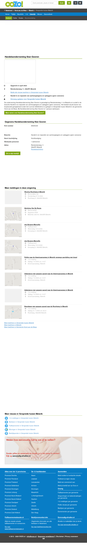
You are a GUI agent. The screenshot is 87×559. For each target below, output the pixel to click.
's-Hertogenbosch (37, 496)
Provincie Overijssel (11, 502)
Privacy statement (71, 536)
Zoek (61, 3)
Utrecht (33, 506)
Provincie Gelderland (12, 485)
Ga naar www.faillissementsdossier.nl (14, 528)
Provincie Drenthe (11, 475)
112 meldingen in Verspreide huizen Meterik (24, 418)
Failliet (15, 18)
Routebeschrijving (37, 149)
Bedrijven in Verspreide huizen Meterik (22, 422)
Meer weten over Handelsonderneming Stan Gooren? (25, 113)
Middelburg (35, 509)
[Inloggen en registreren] (75, 3)
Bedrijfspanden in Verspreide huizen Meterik (24, 433)
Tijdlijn (13, 14)
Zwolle (33, 502)
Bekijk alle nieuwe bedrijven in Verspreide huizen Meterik (29, 92)
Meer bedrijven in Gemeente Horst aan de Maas (20, 327)
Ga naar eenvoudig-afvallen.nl (68, 525)
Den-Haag (34, 512)
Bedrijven (8, 18)
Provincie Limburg (11, 492)
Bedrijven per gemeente (66, 508)
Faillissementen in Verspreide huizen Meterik (24, 426)
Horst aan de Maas (21, 10)
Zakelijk (32, 14)
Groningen (34, 489)
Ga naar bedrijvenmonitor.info (41, 527)
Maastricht (34, 492)
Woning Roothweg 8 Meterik (34, 192)
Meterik (31, 10)
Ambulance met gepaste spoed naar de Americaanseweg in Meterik (48, 274)
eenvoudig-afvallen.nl (22, 456)
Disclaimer (60, 536)
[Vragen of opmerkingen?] (80, 3)
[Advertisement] (43, 40)
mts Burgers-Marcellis (32, 224)
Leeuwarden (35, 482)
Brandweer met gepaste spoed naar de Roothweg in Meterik (46, 306)
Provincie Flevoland (11, 479)
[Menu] (69, 3)
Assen (33, 475)
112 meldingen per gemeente (68, 501)
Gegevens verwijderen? (46, 536)
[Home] (14, 4)
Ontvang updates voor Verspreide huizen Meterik (28, 99)
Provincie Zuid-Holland (12, 512)
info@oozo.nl (31, 536)
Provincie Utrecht (10, 506)
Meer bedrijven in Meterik (12, 325)
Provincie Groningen (11, 489)
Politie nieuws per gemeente (67, 505)
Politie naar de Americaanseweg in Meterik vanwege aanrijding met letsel (50, 257)
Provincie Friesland (11, 482)
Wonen (39, 14)
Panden (21, 18)
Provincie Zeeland (11, 509)
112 (26, 14)
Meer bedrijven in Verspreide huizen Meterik (19, 323)
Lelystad (34, 479)
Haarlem (34, 499)
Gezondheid (48, 14)
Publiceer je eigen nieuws (66, 479)
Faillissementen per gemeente (68, 492)
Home (7, 14)
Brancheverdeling (30, 18)
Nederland (9, 10)
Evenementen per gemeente (67, 511)
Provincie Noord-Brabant (13, 496)
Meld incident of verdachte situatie (69, 475)
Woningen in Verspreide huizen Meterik (22, 429)
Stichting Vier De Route (32, 208)
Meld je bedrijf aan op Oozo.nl (68, 485)
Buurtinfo (20, 14)
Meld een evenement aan (66, 482)
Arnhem (34, 485)
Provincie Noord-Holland (13, 499)
